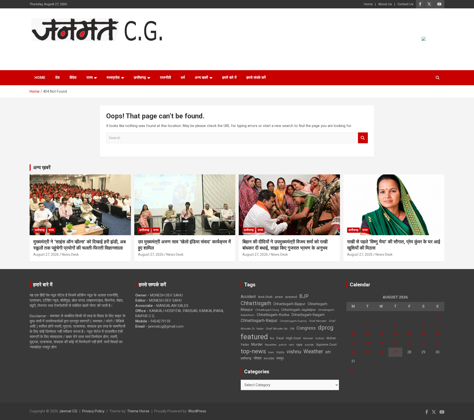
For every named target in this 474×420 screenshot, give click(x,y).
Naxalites (270, 344)
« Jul (350, 370)
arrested (291, 297)
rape (299, 344)
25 (367, 352)
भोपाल (257, 358)
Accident (248, 296)
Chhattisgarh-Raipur (259, 320)
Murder (257, 344)
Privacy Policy (93, 411)
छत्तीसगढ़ (140, 77)
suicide (309, 344)
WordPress (197, 411)
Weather (313, 351)
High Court (293, 338)
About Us (385, 4)
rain (291, 344)
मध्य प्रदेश (269, 358)
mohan (319, 338)
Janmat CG (54, 48)
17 (353, 343)
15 (423, 334)
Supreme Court (326, 344)
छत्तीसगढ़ (246, 358)
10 (353, 334)
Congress (306, 328)
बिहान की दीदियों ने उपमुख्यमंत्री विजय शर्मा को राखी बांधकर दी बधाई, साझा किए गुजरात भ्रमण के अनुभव (285, 245)
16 (437, 334)
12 (381, 334)
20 (395, 343)
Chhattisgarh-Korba (273, 315)
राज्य (89, 77)
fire (272, 338)
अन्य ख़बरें (42, 167)
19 (381, 343)
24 (353, 352)
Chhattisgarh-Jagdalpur (298, 310)
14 (409, 334)
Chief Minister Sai (277, 328)
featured (254, 337)
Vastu (280, 352)
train (271, 352)
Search (363, 138)
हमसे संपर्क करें (256, 77)
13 (395, 334)
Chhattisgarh (256, 303)
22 (423, 343)
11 (367, 334)
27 (395, 352)
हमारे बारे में (229, 77)
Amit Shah (265, 297)
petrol (283, 344)
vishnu (294, 352)
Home (368, 4)
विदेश (73, 77)
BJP (304, 296)
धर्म (183, 77)
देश (57, 77)
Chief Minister (318, 321)
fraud (280, 338)
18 (367, 343)
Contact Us (405, 4)
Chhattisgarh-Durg (267, 310)
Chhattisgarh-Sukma (293, 321)
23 (437, 343)
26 (381, 352)
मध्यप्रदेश (113, 77)
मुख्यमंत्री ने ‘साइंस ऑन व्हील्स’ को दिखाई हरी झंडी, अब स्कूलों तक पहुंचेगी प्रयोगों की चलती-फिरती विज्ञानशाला (79, 245)
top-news (253, 351)
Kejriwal (308, 338)
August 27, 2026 (46, 254)
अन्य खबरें (201, 77)
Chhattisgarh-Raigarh (308, 315)
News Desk (70, 254)
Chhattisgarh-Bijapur (289, 304)
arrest (279, 297)
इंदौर (328, 352)
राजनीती (165, 77)
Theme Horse (138, 411)
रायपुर (280, 358)
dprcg (326, 327)
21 (409, 343)
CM (292, 328)
